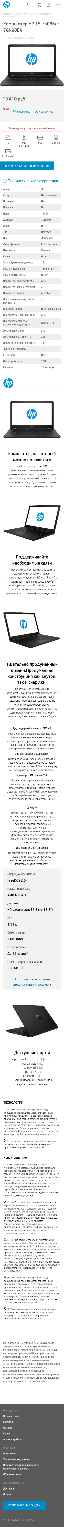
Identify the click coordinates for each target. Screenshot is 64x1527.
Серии (6, 1433)
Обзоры (7, 1427)
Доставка (8, 1488)
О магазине (9, 1453)
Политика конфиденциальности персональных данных (21, 1466)
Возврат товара (11, 1416)
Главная (6, 14)
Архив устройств (19, 14)
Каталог (31, 14)
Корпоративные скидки (24, 1505)
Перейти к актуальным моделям (27, 166)
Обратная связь (12, 1474)
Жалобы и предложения (17, 1459)
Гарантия (8, 1422)
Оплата (7, 1494)
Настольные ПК (43, 14)
